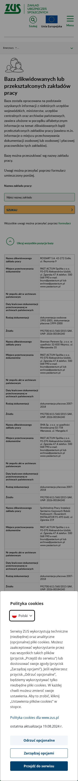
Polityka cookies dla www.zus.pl (34, 717)
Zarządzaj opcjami (39, 753)
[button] (22, 615)
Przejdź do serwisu (39, 766)
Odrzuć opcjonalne (39, 740)
